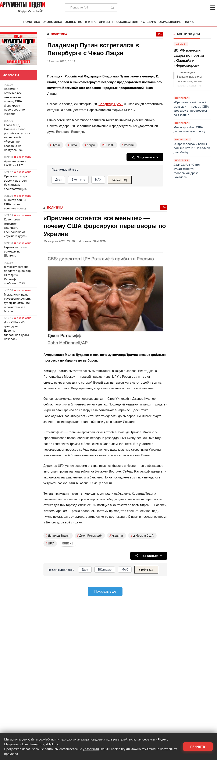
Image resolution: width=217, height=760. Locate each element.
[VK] (201, 7)
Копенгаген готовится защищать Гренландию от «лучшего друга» (15, 228)
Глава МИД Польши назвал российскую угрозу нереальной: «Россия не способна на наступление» (17, 137)
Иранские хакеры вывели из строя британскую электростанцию (16, 183)
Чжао (72, 144)
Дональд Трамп (58, 535)
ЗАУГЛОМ (100, 241)
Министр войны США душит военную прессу (15, 204)
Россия (128, 144)
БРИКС (108, 144)
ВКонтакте (78, 179)
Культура (148, 22)
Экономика (52, 22)
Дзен (58, 179)
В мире (90, 22)
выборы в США (142, 535)
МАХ (98, 179)
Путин (55, 144)
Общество (73, 22)
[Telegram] (190, 7)
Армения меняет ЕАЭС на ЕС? (16, 163)
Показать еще (105, 591)
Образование (170, 22)
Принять (198, 746)
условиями (91, 749)
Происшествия (125, 22)
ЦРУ (50, 543)
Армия (104, 22)
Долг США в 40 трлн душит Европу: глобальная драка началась (16, 331)
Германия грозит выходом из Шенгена (15, 251)
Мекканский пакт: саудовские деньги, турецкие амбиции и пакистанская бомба (17, 303)
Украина (116, 535)
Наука (189, 22)
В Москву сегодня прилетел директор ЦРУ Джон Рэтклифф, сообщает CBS (17, 275)
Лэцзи (90, 144)
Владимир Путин (111, 104)
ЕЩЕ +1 (67, 543)
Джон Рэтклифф (89, 535)
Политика (31, 22)
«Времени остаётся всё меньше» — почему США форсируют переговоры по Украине (14, 101)
